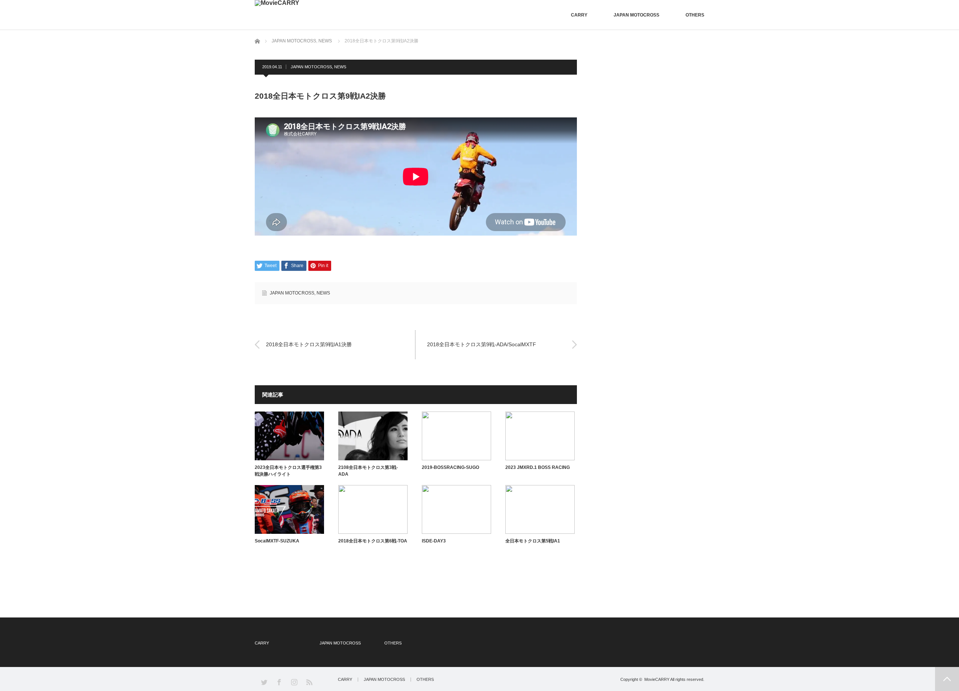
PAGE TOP (947, 679)
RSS (309, 681)
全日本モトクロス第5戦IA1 (532, 541)
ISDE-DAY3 (434, 541)
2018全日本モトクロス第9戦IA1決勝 (309, 344)
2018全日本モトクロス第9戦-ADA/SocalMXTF (481, 344)
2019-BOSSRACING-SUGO (450, 467)
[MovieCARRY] (277, 3)
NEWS (325, 41)
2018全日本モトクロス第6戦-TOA (372, 541)
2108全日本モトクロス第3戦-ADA (368, 471)
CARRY (579, 15)
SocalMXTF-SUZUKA (277, 541)
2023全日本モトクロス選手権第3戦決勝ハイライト (288, 471)
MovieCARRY (656, 679)
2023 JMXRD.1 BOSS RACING (537, 467)
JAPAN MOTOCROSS (636, 15)
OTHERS (695, 15)
